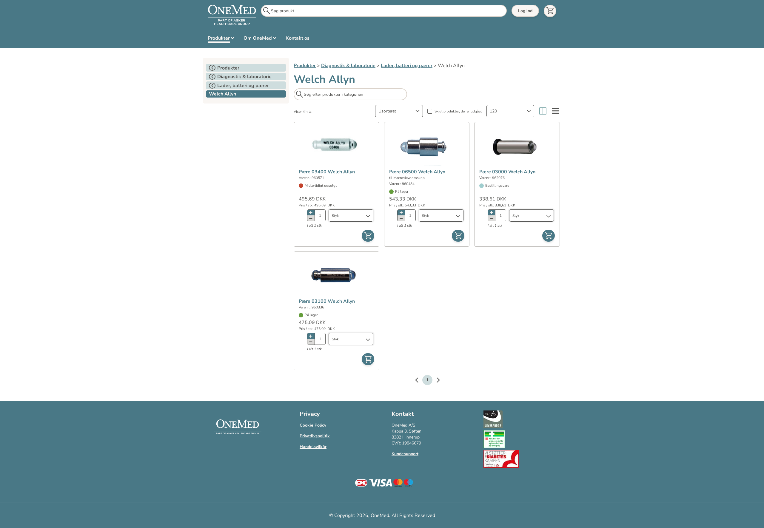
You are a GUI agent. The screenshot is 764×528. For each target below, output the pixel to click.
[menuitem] (221, 39)
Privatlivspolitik (315, 436)
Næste (435, 381)
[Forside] (232, 15)
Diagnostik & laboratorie (348, 65)
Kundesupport (405, 454)
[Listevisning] (555, 111)
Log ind (525, 11)
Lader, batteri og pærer (406, 65)
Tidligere (419, 381)
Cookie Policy (313, 425)
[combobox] (399, 111)
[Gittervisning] (543, 111)
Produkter (305, 65)
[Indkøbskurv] (550, 11)
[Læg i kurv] (368, 236)
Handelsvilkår (313, 447)
